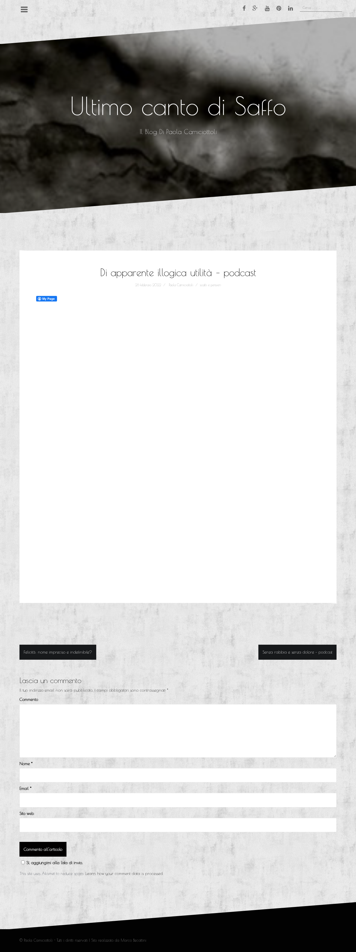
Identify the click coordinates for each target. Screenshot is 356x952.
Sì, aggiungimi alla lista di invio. (54, 862)
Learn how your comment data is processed (124, 873)
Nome (26, 763)
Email (25, 788)
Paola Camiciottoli (181, 285)
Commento (28, 699)
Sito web (26, 813)
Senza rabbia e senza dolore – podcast (297, 652)
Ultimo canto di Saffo (178, 105)
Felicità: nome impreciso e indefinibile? (58, 652)
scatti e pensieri (210, 285)
